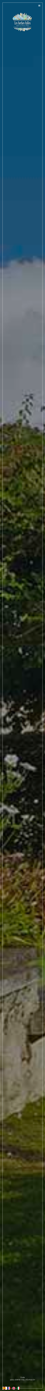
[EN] (14, 1388)
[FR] (9, 1388)
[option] (9, 1388)
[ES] (4, 1388)
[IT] (19, 1388)
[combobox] (4, 1388)
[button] (39, 6)
